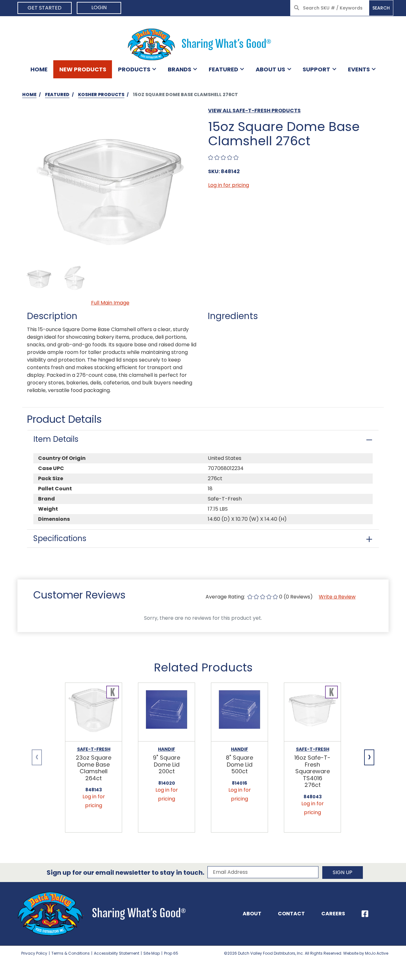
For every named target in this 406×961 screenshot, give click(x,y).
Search (381, 8)
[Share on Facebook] (365, 913)
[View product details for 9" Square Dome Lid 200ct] (166, 712)
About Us (270, 69)
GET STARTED (45, 7)
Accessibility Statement (116, 953)
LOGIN (99, 7)
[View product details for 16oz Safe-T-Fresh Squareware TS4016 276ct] (312, 712)
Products (134, 69)
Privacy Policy (34, 953)
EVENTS (359, 69)
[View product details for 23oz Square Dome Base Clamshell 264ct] (93, 712)
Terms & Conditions (70, 953)
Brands (179, 69)
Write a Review (337, 596)
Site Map (151, 953)
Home (39, 69)
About (252, 913)
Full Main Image (110, 302)
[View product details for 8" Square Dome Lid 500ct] (239, 712)
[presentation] (37, 757)
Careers (333, 913)
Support (316, 69)
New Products (82, 69)
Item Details (55, 439)
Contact (291, 913)
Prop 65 (171, 953)
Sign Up (342, 872)
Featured (223, 69)
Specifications (59, 538)
